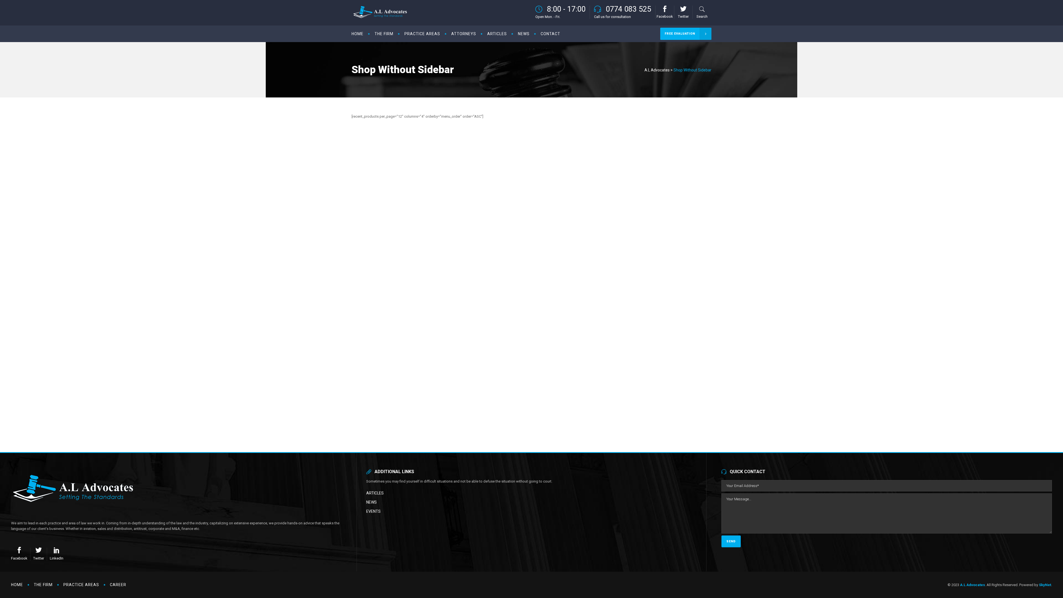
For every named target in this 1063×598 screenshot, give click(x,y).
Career (118, 584)
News (371, 502)
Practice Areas (81, 584)
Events (373, 511)
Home (17, 584)
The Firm (43, 584)
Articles (375, 493)
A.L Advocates (657, 70)
